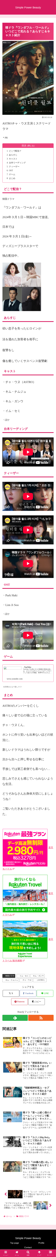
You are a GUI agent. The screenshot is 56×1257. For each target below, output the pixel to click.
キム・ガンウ (38, 976)
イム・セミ (24, 976)
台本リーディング (17, 162)
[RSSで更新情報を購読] (41, 1018)
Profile (41, 1243)
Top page (14, 1243)
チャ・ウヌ (27, 980)
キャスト (13, 159)
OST (11, 170)
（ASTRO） (41, 980)
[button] (36, 1001)
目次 (24, 145)
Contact (28, 1247)
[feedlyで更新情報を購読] (15, 1018)
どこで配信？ (15, 151)
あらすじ (13, 155)
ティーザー (14, 166)
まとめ (12, 178)
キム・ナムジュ (11, 980)
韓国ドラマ (9, 976)
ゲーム (12, 174)
